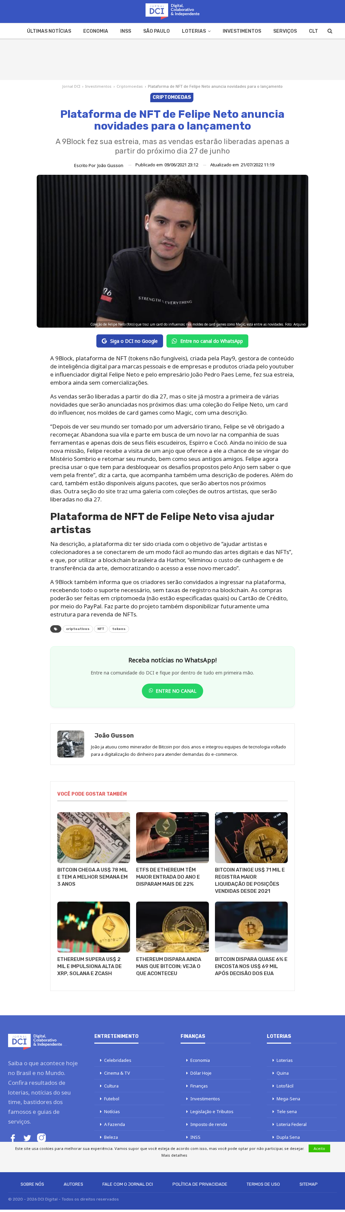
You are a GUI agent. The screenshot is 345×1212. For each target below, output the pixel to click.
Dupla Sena (288, 1137)
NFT (100, 629)
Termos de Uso (263, 1184)
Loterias (194, 31)
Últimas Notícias (49, 31)
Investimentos (242, 31)
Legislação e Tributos (211, 1111)
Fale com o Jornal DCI (127, 1184)
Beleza (111, 1137)
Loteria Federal (292, 1124)
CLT (313, 31)
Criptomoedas (130, 86)
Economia (95, 31)
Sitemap (309, 1184)
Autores (73, 1184)
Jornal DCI (71, 86)
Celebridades (117, 1060)
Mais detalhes (174, 1155)
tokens (119, 629)
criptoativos (78, 629)
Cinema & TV (117, 1073)
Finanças (199, 1086)
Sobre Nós (32, 1184)
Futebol (111, 1099)
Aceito (319, 1148)
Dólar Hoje (201, 1073)
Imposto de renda (208, 1124)
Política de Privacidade (199, 1184)
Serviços (285, 31)
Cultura (111, 1086)
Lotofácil (285, 1086)
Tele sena (287, 1111)
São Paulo (156, 31)
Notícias (112, 1111)
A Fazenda (114, 1124)
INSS (125, 31)
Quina (283, 1073)
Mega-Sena (288, 1099)
